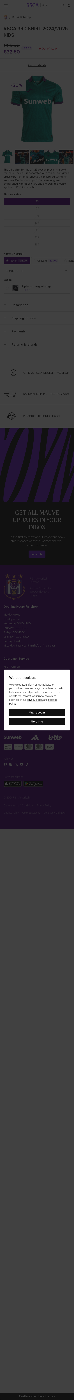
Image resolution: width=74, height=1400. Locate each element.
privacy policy (35, 699)
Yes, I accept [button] (37, 712)
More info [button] (37, 721)
